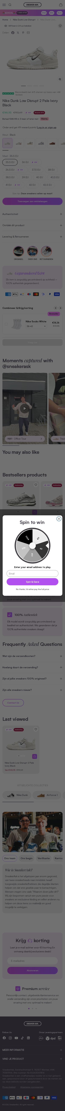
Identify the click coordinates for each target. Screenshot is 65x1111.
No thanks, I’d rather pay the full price (32, 589)
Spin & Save (32, 581)
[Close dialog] (59, 518)
